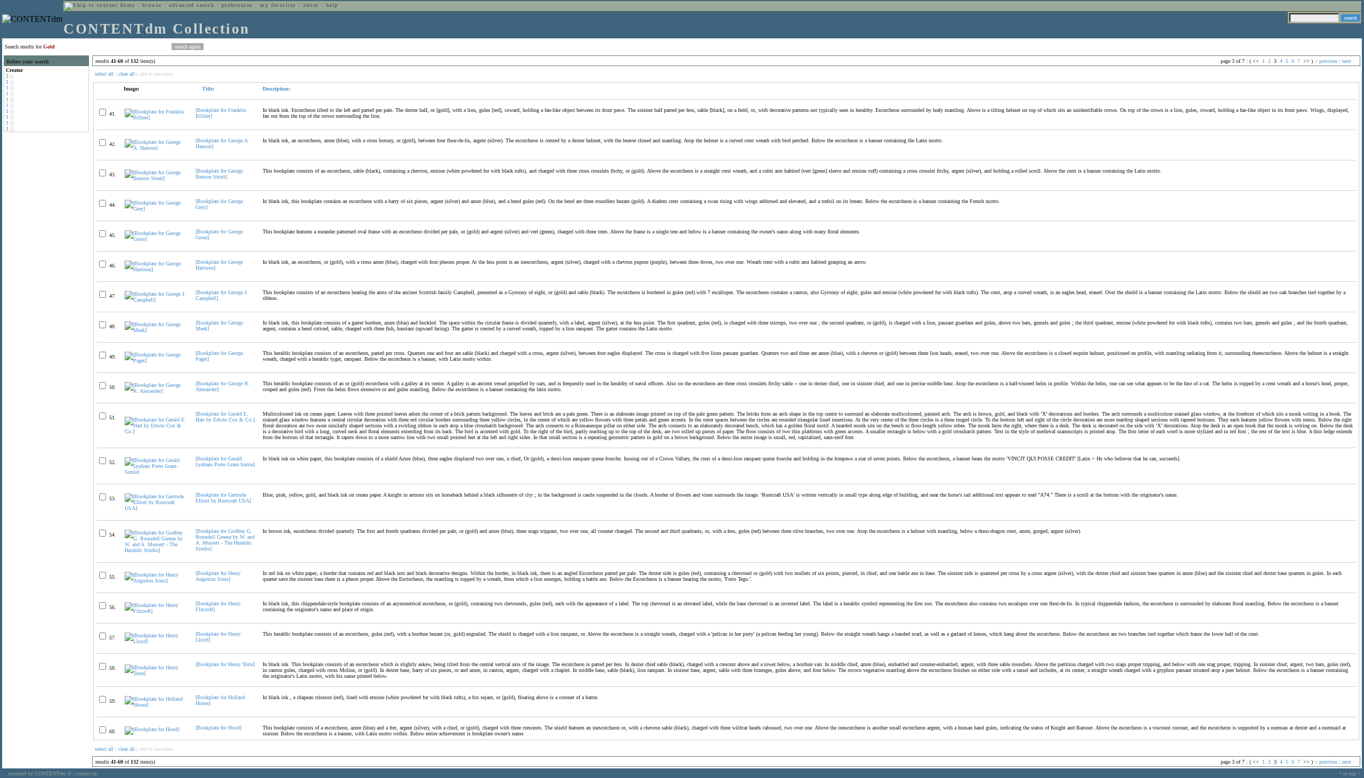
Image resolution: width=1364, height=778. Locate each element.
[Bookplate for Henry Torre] (225, 664)
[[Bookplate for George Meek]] (155, 330)
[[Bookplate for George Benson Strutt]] (155, 178)
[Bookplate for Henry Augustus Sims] (218, 576)
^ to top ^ (1349, 773)
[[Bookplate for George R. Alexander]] (155, 391)
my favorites (278, 5)
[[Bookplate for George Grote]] (155, 239)
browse (152, 5)
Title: (207, 89)
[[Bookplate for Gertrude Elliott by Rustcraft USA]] (155, 508)
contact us (86, 773)
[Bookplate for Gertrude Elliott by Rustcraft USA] (223, 498)
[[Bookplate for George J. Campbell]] (155, 300)
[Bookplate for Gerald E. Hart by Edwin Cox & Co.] (225, 417)
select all (104, 74)
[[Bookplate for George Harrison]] (155, 269)
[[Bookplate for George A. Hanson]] (155, 148)
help (332, 5)
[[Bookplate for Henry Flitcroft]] (155, 611)
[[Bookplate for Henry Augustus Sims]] (155, 581)
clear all (126, 74)
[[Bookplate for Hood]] (152, 729)
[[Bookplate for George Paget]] (155, 360)
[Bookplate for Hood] (218, 728)
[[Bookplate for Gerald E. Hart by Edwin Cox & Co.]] (155, 431)
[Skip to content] (91, 5)
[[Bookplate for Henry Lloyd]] (155, 641)
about (311, 5)
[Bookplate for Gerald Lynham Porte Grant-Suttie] (225, 461)
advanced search (191, 5)
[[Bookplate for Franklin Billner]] (155, 117)
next (1346, 61)
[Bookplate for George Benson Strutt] (219, 174)
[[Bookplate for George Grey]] (155, 209)
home (127, 5)
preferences (237, 5)
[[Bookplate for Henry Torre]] (155, 673)
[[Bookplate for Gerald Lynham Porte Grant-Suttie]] (155, 472)
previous (1328, 61)
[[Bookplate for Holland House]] (155, 705)
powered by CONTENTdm (40, 773)
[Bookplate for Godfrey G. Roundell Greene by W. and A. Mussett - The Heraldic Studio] (225, 540)
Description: (276, 89)
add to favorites (156, 74)
